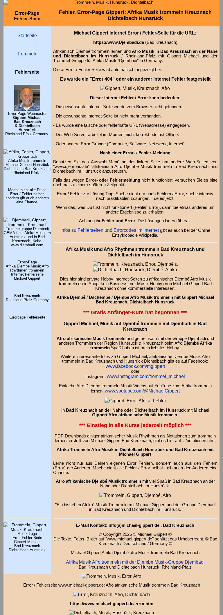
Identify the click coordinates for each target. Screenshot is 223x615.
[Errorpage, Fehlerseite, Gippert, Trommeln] (135, 88)
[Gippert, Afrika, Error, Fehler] (111, 594)
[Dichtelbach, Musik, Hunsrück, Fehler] (135, 269)
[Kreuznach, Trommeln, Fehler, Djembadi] (135, 400)
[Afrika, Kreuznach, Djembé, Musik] (27, 156)
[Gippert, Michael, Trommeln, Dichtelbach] (27, 529)
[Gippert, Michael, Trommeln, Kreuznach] (27, 109)
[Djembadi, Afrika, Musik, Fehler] (27, 224)
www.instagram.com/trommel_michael (146, 376)
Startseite (27, 35)
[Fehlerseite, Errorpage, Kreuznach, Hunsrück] (133, 264)
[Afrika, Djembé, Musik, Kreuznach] (135, 495)
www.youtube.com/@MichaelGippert (142, 390)
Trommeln (27, 53)
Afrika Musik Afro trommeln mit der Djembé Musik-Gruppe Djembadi (135, 562)
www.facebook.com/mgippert (135, 366)
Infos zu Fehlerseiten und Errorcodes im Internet (109, 230)
